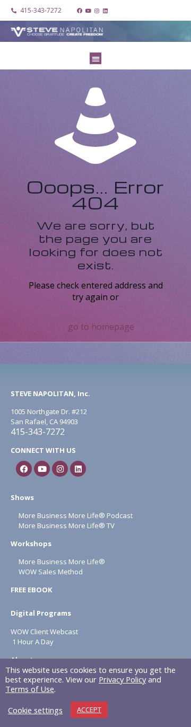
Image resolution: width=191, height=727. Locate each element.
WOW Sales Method (50, 571)
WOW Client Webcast (44, 631)
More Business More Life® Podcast (76, 515)
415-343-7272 (38, 431)
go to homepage (101, 326)
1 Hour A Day (33, 641)
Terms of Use (29, 689)
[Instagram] (96, 10)
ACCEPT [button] (89, 709)
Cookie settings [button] (35, 710)
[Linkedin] (105, 10)
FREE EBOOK (31, 589)
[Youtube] (88, 10)
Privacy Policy (122, 679)
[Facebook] (79, 10)
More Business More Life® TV (66, 525)
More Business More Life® (62, 561)
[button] (96, 58)
